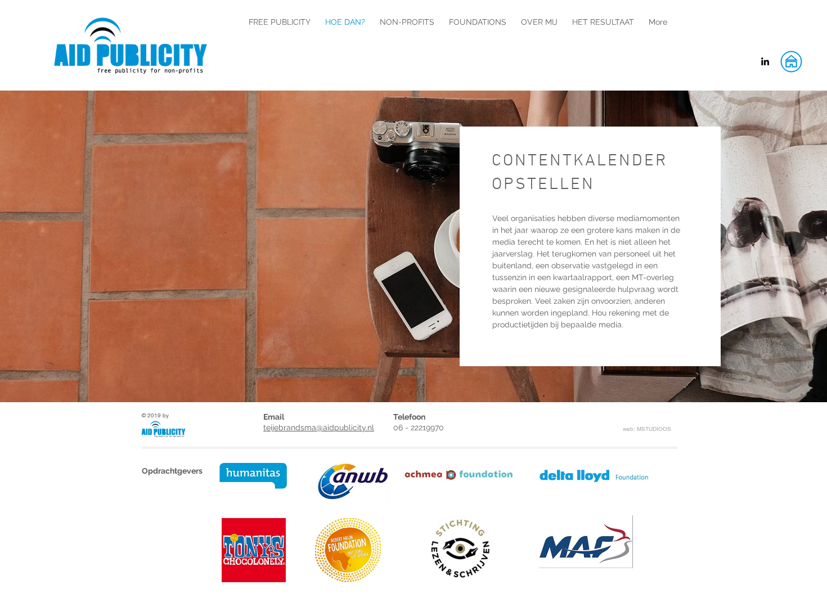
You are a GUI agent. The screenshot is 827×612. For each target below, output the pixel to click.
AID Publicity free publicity (192, 9)
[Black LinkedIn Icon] (765, 61)
